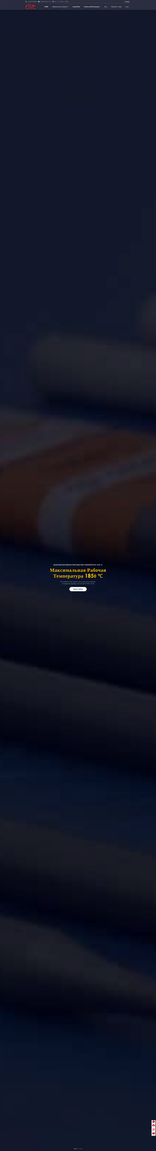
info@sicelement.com (45, 1)
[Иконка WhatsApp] (154, 1122)
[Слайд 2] (78, 1149)
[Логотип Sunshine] (30, 6)
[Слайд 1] (75, 1149)
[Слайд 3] (81, 1149)
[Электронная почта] (154, 1134)
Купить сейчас (78, 589)
